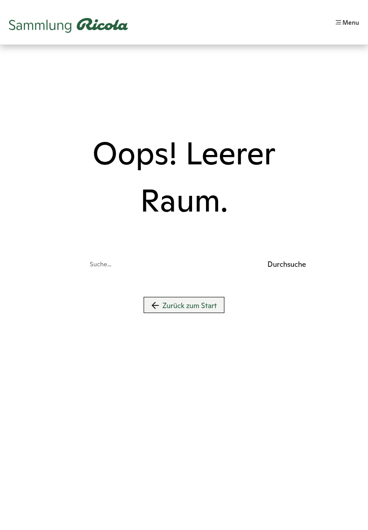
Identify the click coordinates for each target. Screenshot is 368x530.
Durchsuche (272, 264)
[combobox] (176, 264)
